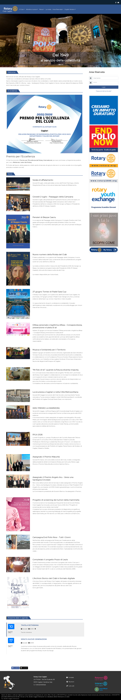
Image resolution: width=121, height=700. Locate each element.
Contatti (71, 677)
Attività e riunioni (31, 9)
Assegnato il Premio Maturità (46, 457)
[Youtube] (118, 2)
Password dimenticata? (103, 91)
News (41, 9)
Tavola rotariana (30, 625)
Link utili (71, 686)
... (76, 185)
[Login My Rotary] (103, 250)
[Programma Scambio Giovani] (103, 197)
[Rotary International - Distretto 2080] (103, 175)
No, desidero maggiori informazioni (10, 698)
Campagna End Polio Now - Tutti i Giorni (52, 537)
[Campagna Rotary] (103, 229)
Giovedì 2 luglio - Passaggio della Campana (53, 197)
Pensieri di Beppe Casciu (44, 217)
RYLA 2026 (38, 434)
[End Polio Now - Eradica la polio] (103, 138)
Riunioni (71, 682)
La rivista (48, 9)
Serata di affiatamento (43, 180)
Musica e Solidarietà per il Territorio (49, 350)
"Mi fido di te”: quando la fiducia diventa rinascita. (56, 370)
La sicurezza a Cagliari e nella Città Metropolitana (55, 392)
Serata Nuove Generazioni (34, 639)
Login (103, 87)
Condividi (16, 668)
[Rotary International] (103, 160)
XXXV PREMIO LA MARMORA (46, 408)
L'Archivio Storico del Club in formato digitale (54, 578)
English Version (70, 9)
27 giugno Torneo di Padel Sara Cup (49, 292)
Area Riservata (57, 9)
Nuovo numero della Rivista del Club (50, 254)
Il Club (21, 9)
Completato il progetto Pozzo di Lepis (50, 559)
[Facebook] (116, 2)
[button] (9, 40)
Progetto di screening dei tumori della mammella (56, 500)
